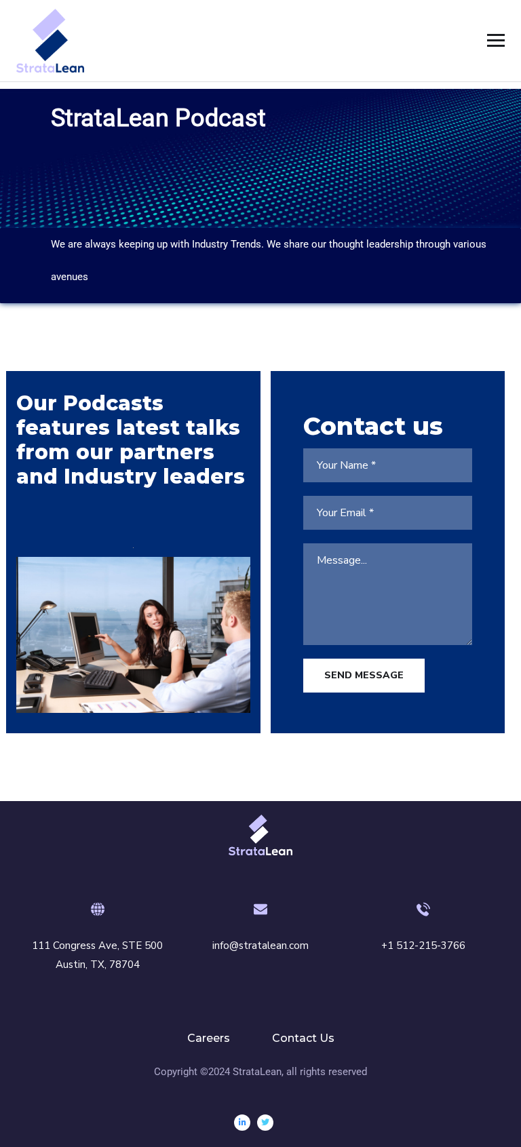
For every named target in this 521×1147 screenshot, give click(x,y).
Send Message (364, 675)
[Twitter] (265, 1122)
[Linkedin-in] (242, 1122)
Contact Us (303, 1038)
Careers (208, 1038)
